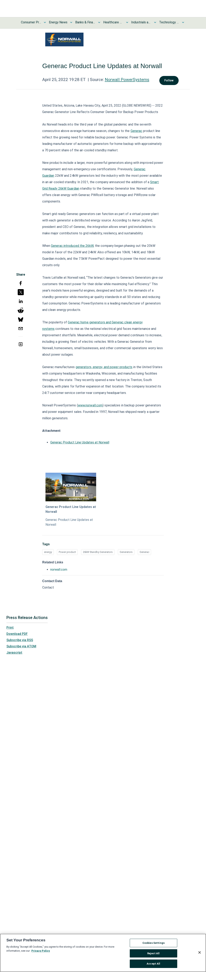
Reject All (153, 953)
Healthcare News (113, 22)
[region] (103, 953)
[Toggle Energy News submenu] (71, 22)
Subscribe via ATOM (21, 646)
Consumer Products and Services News (31, 22)
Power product (67, 552)
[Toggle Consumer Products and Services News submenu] (45, 22)
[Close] (199, 952)
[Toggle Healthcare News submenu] (127, 22)
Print (10, 627)
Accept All (153, 963)
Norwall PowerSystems (127, 79)
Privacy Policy (40, 950)
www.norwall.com (90, 405)
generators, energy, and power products (104, 367)
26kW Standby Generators (98, 552)
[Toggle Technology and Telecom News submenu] (183, 22)
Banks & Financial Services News (85, 22)
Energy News (58, 22)
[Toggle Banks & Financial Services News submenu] (99, 22)
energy (48, 552)
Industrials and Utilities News (141, 22)
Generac (136, 131)
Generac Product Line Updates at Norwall (79, 442)
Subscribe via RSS (19, 640)
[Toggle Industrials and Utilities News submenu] (155, 22)
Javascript (14, 652)
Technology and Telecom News (169, 22)
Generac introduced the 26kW (72, 246)
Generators (126, 552)
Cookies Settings (153, 942)
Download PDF (17, 634)
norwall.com (58, 569)
